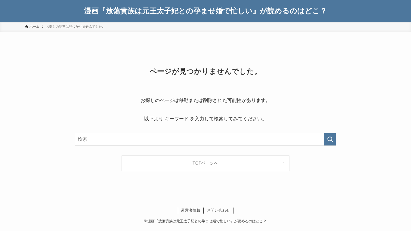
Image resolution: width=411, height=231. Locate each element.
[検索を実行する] (330, 139)
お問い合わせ (218, 210)
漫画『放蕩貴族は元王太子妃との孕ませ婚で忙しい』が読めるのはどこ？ (205, 10)
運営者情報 (190, 210)
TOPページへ (205, 163)
